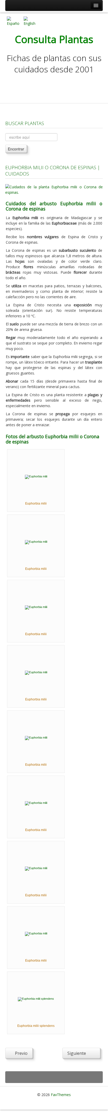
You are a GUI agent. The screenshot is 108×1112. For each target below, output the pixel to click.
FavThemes (61, 1094)
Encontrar (16, 148)
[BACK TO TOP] (54, 1077)
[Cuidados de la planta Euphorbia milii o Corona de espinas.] (54, 189)
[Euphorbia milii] (36, 476)
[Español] (13, 20)
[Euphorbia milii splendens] (36, 998)
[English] (30, 20)
